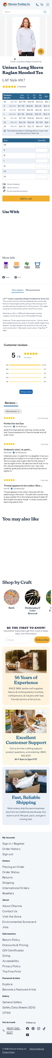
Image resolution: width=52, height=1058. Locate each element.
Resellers (8, 893)
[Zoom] (41, 51)
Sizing (6, 955)
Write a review (26, 392)
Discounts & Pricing (15, 945)
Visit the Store (11, 916)
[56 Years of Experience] (26, 661)
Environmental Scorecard (19, 922)
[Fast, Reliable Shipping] (26, 781)
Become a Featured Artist (19, 989)
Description (17, 290)
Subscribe (42, 639)
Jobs (5, 927)
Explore (7, 984)
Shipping (8, 882)
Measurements (33, 290)
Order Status (10, 872)
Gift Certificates (13, 950)
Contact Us (9, 911)
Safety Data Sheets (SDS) (18, 1007)
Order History (11, 849)
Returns (7, 877)
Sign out (7, 854)
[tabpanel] (26, 457)
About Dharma (12, 906)
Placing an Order (13, 867)
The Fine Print (11, 971)
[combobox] (26, 11)
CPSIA (6, 1012)
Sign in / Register (13, 843)
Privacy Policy (11, 966)
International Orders (15, 888)
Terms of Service (37, 1049)
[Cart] (42, 4)
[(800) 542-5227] (36, 4)
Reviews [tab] (11, 403)
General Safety (12, 1002)
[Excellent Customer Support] (26, 721)
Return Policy (11, 939)
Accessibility (10, 961)
